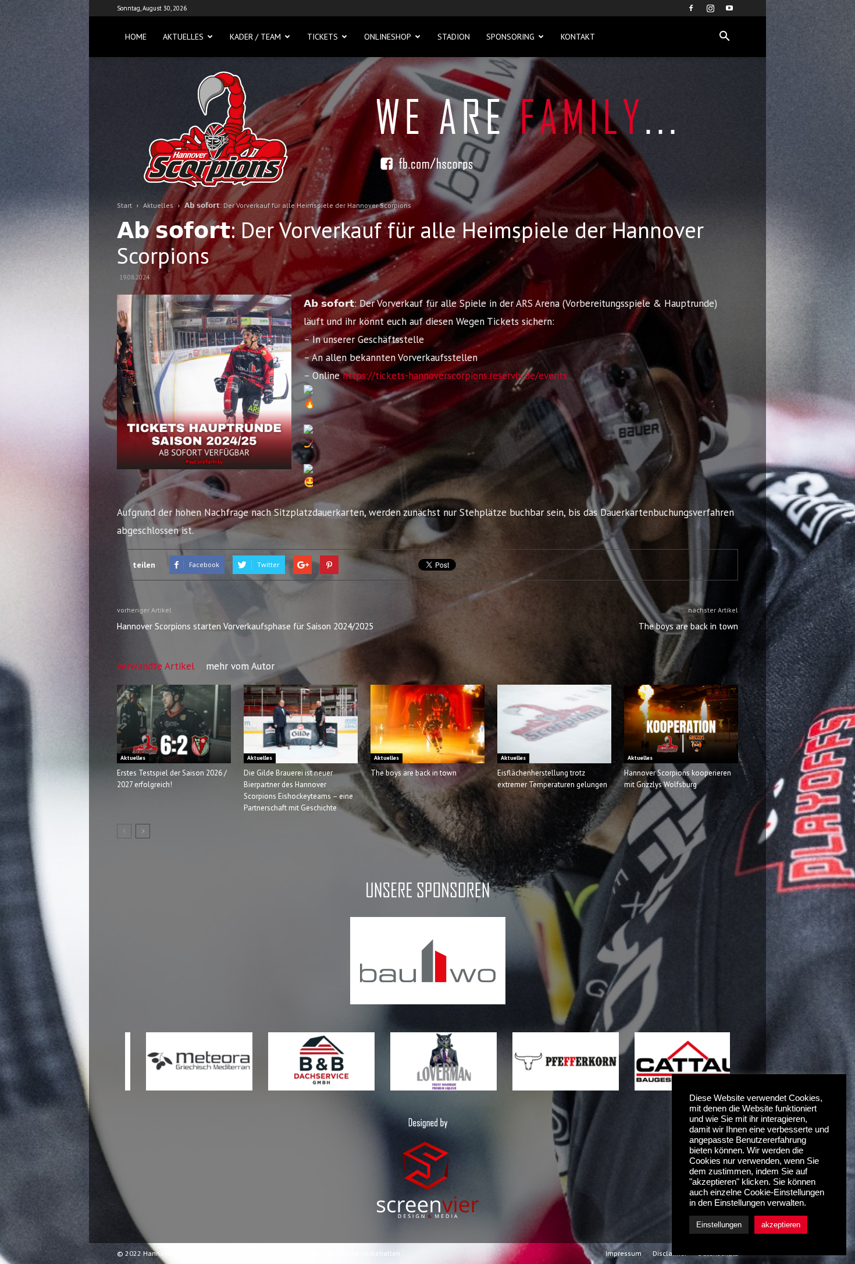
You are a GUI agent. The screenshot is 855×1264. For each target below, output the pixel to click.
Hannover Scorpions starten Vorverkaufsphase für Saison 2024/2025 (245, 626)
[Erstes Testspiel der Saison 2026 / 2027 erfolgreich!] (174, 724)
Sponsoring (510, 36)
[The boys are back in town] (427, 724)
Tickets (322, 36)
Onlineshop (387, 36)
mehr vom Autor (240, 666)
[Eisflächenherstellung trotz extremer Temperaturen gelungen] (554, 724)
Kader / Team (255, 36)
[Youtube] (729, 8)
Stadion (453, 36)
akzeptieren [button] (780, 1224)
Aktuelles (183, 36)
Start (124, 205)
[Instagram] (710, 8)
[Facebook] (691, 8)
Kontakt (578, 36)
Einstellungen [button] (719, 1224)
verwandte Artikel (155, 666)
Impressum (623, 1253)
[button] (724, 37)
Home (136, 36)
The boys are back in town (688, 626)
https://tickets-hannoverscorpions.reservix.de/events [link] (455, 375)
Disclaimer (670, 1253)
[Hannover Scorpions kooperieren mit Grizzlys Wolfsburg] (681, 724)
